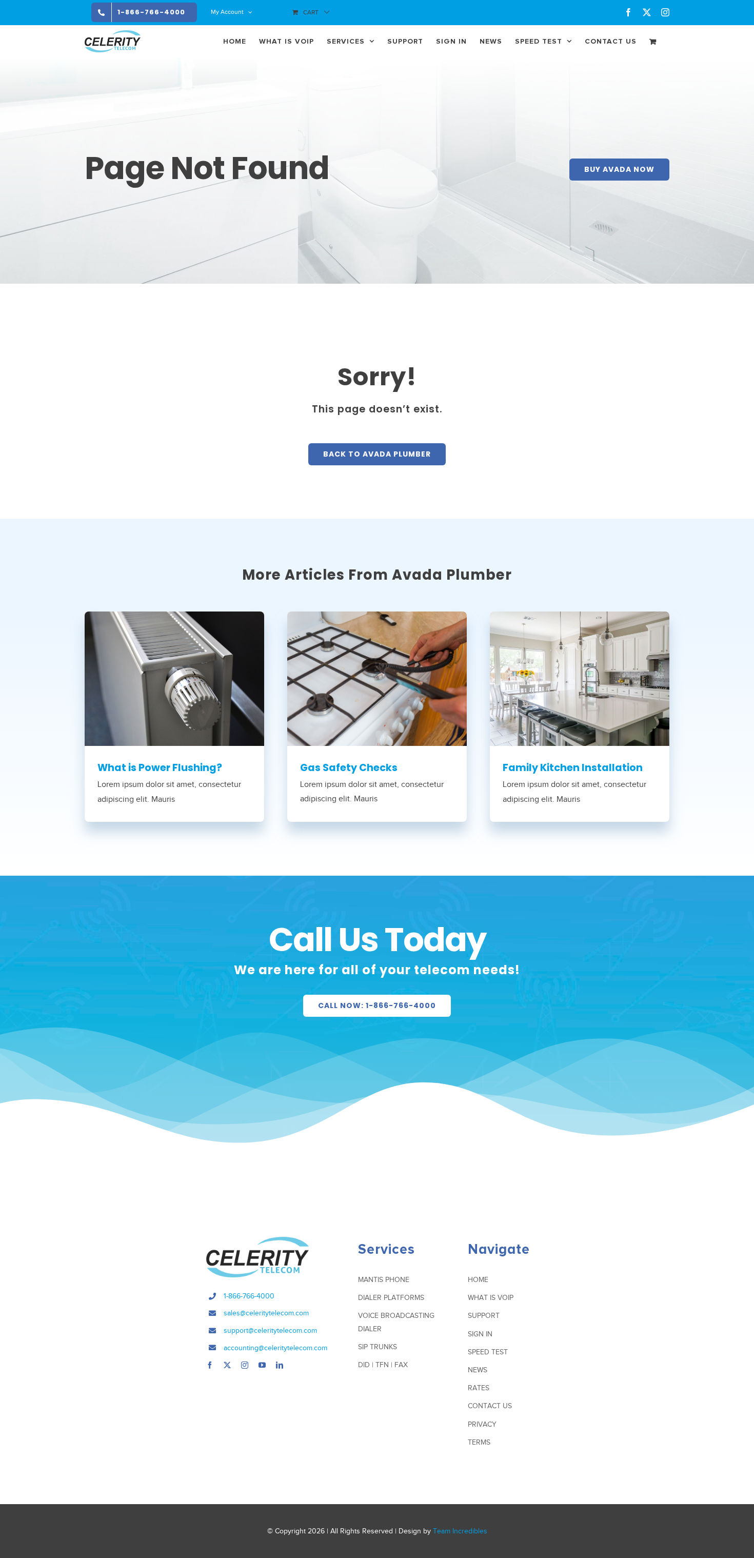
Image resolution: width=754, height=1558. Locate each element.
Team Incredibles (460, 1531)
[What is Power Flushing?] (174, 679)
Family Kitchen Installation (573, 768)
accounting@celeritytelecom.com (275, 1348)
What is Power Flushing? (159, 768)
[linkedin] (279, 1365)
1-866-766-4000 (249, 1296)
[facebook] (209, 1365)
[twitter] (227, 1365)
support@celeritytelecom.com (270, 1330)
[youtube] (262, 1365)
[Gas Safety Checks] (377, 679)
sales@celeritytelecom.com (266, 1313)
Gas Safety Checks (349, 768)
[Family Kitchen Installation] (579, 679)
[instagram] (244, 1365)
